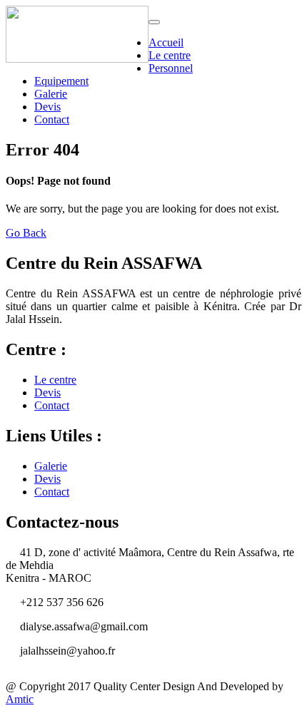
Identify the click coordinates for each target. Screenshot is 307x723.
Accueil (166, 42)
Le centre (170, 55)
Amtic (20, 699)
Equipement (61, 81)
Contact (51, 119)
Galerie (50, 94)
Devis (47, 107)
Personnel (171, 68)
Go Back (26, 233)
